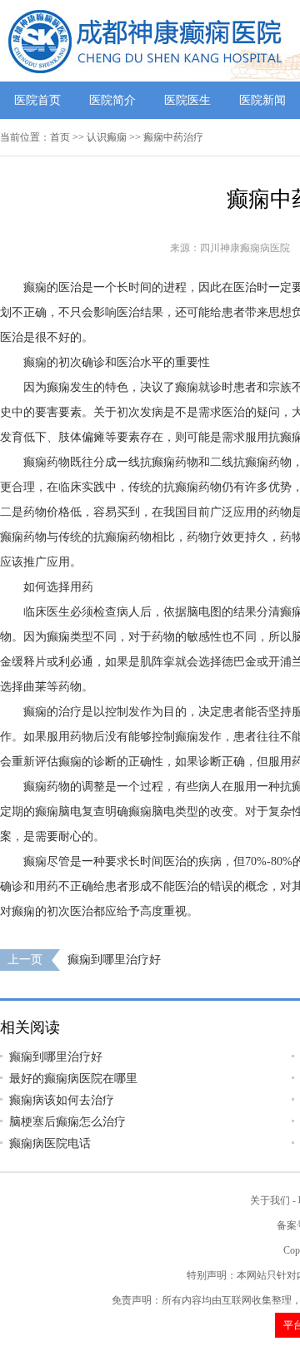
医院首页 (37, 100)
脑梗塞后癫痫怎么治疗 (67, 1122)
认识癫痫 (107, 137)
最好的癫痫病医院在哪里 (73, 1078)
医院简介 (112, 100)
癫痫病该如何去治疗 (61, 1100)
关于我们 (270, 1200)
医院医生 (187, 100)
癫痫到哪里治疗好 (114, 959)
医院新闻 (262, 100)
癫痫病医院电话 (50, 1143)
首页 (60, 137)
